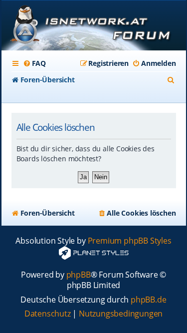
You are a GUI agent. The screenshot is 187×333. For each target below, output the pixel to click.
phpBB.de (148, 300)
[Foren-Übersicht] (93, 26)
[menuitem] (34, 63)
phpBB (78, 275)
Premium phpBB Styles (130, 241)
